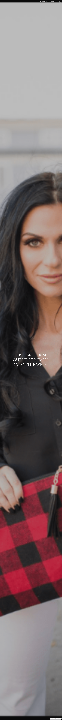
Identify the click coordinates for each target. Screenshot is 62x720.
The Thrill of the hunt (48, 2)
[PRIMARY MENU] (60, 2)
